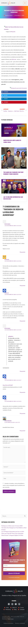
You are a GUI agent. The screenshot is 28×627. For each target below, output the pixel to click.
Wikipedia (13, 31)
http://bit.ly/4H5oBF (8, 385)
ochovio (6, 259)
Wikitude (14, 59)
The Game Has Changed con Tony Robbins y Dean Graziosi (13, 173)
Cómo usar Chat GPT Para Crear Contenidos (12, 533)
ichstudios (7, 224)
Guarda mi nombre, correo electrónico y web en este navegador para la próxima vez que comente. (14, 485)
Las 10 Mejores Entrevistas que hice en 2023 (13, 198)
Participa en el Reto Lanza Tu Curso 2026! (12, 141)
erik (5, 378)
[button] (14, 92)
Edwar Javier (11, 619)
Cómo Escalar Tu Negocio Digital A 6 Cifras (12, 535)
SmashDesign (7, 420)
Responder (22, 252)
